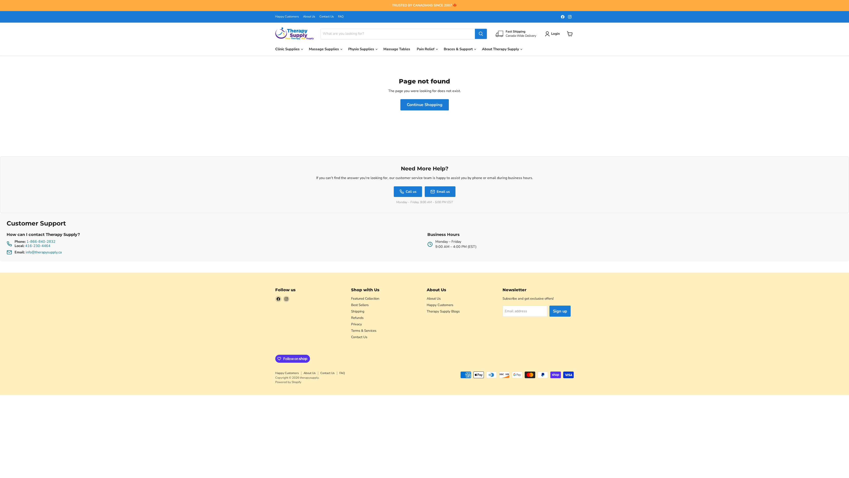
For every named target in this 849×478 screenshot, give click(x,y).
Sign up (560, 311)
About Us (309, 16)
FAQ (341, 16)
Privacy (356, 324)
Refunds (357, 318)
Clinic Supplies (287, 49)
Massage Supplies (324, 49)
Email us (443, 191)
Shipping (357, 311)
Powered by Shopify (288, 382)
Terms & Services (363, 330)
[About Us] (424, 5)
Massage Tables (396, 49)
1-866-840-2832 (41, 241)
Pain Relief (426, 49)
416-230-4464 (37, 245)
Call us (411, 191)
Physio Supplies (361, 49)
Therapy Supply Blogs (443, 311)
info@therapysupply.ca (44, 252)
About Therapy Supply (501, 49)
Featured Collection (365, 298)
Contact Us (326, 16)
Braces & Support (459, 49)
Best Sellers (360, 305)
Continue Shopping (424, 104)
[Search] (481, 34)
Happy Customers (287, 16)
